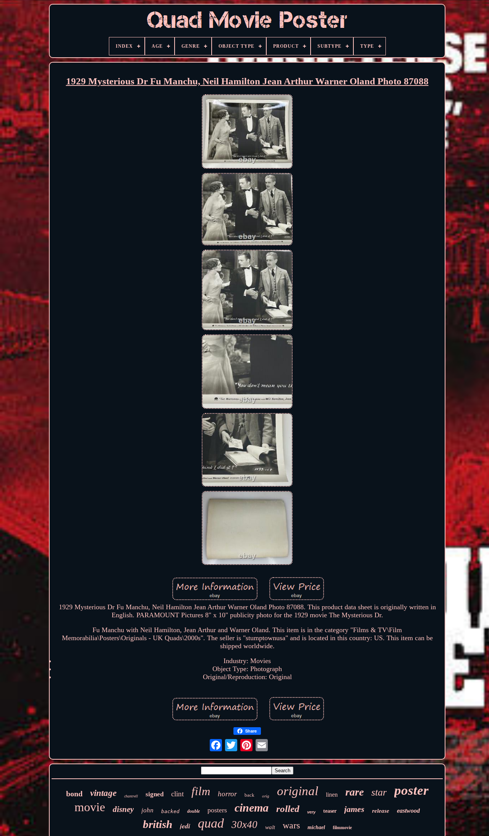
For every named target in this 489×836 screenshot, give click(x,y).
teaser (330, 811)
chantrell (131, 796)
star (379, 792)
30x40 (244, 824)
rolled (288, 809)
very (311, 812)
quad (211, 823)
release (380, 811)
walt (270, 827)
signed (155, 794)
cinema (252, 807)
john (147, 810)
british (157, 824)
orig (265, 796)
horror (227, 794)
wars (291, 825)
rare (354, 792)
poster (411, 790)
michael (316, 827)
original (297, 791)
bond (74, 793)
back (249, 795)
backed (170, 811)
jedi (185, 826)
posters (217, 810)
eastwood (408, 810)
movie (89, 807)
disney (123, 809)
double (193, 811)
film (200, 791)
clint (177, 794)
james (354, 809)
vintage (103, 793)
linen (332, 794)
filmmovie (342, 827)
